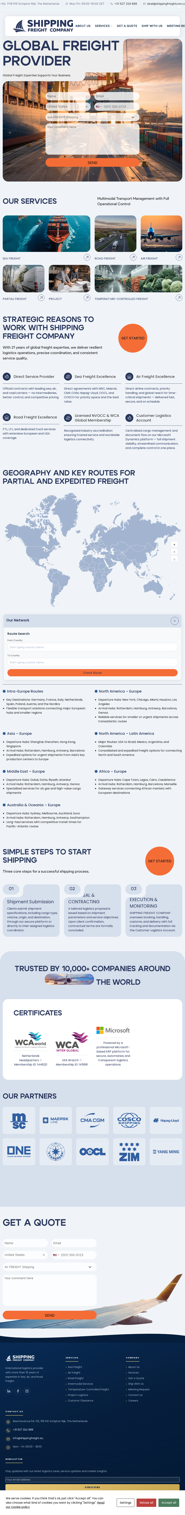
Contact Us (134, 1395)
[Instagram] (26, 1391)
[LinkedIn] (8, 1391)
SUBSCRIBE (92, 1487)
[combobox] (68, 106)
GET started (133, 338)
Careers (132, 1401)
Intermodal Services (79, 1384)
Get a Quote (127, 26)
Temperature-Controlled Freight (87, 1389)
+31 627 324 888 (23, 1429)
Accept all (169, 1503)
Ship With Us (152, 26)
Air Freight (73, 1373)
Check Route (92, 672)
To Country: (13, 655)
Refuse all (146, 1503)
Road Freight (75, 1378)
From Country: (15, 640)
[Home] (42, 26)
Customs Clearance (79, 1401)
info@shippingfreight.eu (28, 1438)
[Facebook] (17, 1391)
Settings (125, 1503)
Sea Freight (74, 1367)
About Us (83, 26)
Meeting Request (138, 1389)
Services (102, 26)
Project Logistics (77, 1395)
